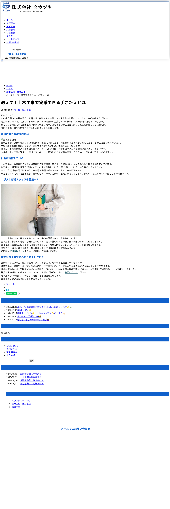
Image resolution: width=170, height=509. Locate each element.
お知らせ (12, 345)
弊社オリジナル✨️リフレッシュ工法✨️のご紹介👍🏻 (41, 313)
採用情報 (10, 29)
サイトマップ (12, 39)
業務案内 (10, 23)
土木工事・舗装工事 (16, 91)
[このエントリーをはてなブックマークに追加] (7, 290)
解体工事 (16, 406)
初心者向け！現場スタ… (32, 383)
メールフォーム (10, 60)
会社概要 (10, 32)
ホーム (9, 20)
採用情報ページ (17, 251)
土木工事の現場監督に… (32, 377)
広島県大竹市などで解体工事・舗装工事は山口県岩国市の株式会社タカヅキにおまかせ (47, 470)
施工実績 (10, 26)
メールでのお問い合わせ (75, 429)
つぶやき (11, 348)
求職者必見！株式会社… (32, 380)
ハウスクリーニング (21, 400)
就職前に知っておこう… (31, 373)
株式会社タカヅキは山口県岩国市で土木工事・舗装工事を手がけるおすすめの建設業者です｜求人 (85, 500)
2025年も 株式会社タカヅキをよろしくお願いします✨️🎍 (44, 306)
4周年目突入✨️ (24, 310)
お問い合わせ (12, 42)
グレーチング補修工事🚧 (29, 316)
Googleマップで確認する (14, 484)
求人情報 (12, 355)
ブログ (9, 35)
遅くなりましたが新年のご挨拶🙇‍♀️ (33, 319)
